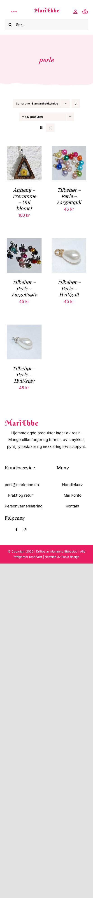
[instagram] (24, 529)
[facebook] (16, 529)
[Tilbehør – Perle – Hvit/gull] (69, 241)
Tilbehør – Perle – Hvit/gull (69, 289)
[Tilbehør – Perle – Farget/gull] (69, 149)
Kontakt (72, 506)
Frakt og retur (20, 495)
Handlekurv (72, 484)
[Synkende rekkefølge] (75, 103)
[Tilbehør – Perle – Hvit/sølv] (24, 328)
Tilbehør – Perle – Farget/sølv (24, 289)
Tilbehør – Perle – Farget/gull (69, 196)
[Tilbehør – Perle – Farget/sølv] (24, 241)
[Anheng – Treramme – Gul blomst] (24, 149)
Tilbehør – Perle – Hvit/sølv (24, 375)
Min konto (72, 495)
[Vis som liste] (50, 127)
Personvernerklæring (23, 506)
